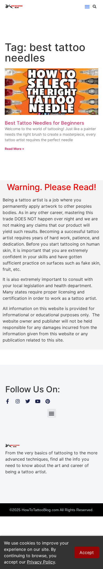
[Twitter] (27, 401)
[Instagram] (17, 401)
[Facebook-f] (7, 401)
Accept (86, 552)
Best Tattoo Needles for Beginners (44, 123)
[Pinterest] (47, 401)
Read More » (14, 149)
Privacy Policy (41, 562)
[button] (87, 7)
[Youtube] (37, 401)
